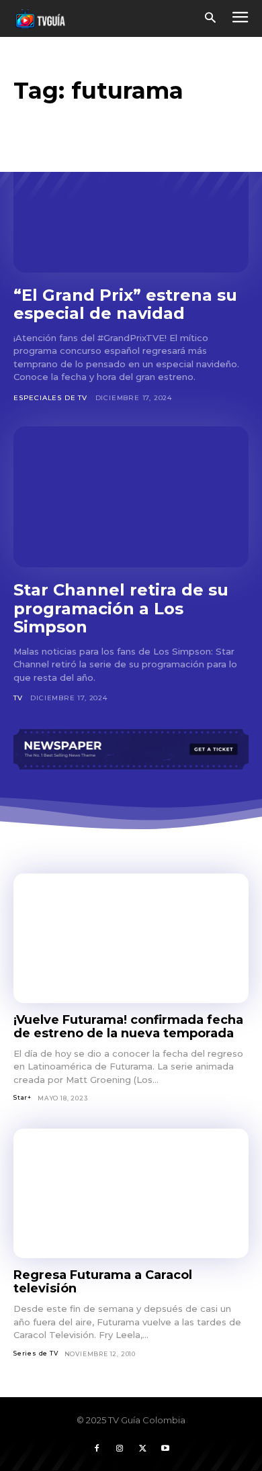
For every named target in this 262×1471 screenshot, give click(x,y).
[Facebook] (97, 1449)
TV (18, 698)
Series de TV (35, 1353)
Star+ (22, 1097)
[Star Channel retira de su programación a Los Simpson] (131, 496)
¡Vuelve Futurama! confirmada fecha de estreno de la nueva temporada (128, 1026)
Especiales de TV (50, 397)
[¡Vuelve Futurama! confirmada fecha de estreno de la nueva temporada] (131, 938)
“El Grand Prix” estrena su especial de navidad (125, 304)
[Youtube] (165, 1449)
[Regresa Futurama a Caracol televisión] (131, 1193)
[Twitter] (142, 1449)
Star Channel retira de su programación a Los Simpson (120, 608)
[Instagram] (120, 1449)
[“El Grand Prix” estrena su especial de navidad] (131, 202)
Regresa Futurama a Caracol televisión (102, 1282)
